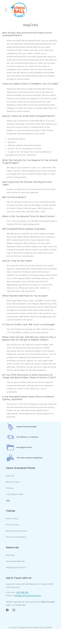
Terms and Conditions (16, 537)
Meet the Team (13, 482)
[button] (6, 10)
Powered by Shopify (42, 627)
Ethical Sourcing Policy (16, 531)
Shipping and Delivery (16, 567)
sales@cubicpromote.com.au (27, 595)
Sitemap (9, 488)
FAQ (8, 500)
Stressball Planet (25, 627)
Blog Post (10, 555)
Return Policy (12, 518)
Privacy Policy (12, 524)
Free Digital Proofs (14, 494)
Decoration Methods (15, 561)
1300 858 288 (22, 592)
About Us (10, 476)
